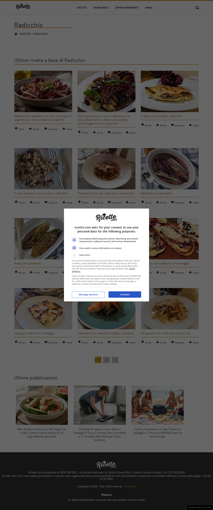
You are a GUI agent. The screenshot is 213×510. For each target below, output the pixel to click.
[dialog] (106, 255)
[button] (106, 255)
